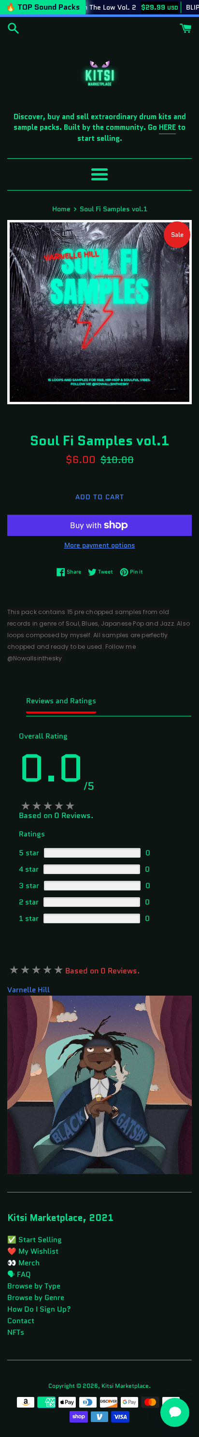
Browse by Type (33, 1286)
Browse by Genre (35, 1297)
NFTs (15, 1332)
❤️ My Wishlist (32, 1251)
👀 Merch (23, 1263)
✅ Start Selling (34, 1239)
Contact (20, 1320)
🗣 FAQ (19, 1274)
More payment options (99, 545)
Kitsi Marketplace (125, 1386)
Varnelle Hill (28, 990)
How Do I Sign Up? (39, 1309)
